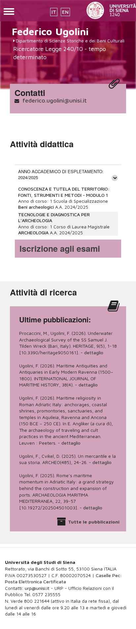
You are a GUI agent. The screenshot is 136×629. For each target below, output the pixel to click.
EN (65, 12)
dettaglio (93, 352)
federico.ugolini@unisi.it (54, 100)
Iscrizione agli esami (59, 248)
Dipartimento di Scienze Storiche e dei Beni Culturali (70, 40)
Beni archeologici (36, 207)
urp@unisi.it (37, 588)
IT (53, 12)
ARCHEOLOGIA (34, 232)
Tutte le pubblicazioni (93, 521)
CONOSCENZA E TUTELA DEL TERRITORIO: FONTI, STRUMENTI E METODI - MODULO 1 (64, 192)
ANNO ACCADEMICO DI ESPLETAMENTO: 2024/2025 (61, 174)
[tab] (68, 174)
